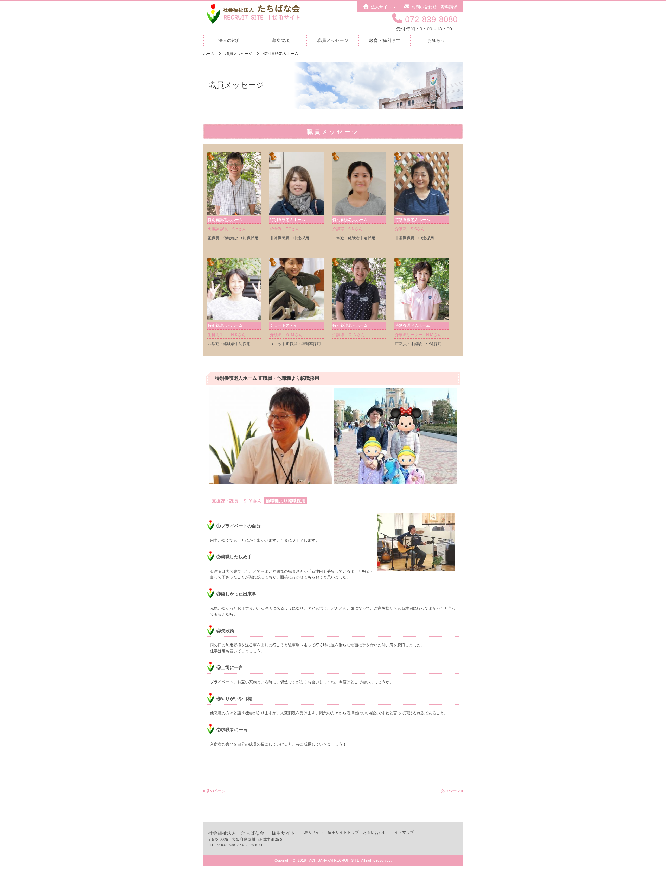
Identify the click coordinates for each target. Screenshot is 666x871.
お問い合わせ (374, 832)
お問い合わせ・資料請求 (434, 7)
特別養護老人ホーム (280, 53)
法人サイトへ (383, 7)
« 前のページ (214, 790)
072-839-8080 (431, 19)
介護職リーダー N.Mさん (418, 334)
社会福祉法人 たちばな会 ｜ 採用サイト (251, 833)
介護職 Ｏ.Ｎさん (348, 334)
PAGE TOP (647, 840)
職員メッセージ (239, 53)
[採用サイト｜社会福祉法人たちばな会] (256, 24)
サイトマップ (402, 832)
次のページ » (451, 790)
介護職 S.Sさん (410, 228)
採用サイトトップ (343, 832)
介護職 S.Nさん (347, 228)
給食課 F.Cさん (284, 228)
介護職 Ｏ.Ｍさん (286, 334)
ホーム (209, 53)
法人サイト (313, 832)
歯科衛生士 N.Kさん (226, 334)
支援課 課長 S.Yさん (227, 228)
